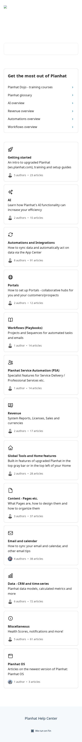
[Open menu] (74, 7)
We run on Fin (43, 730)
